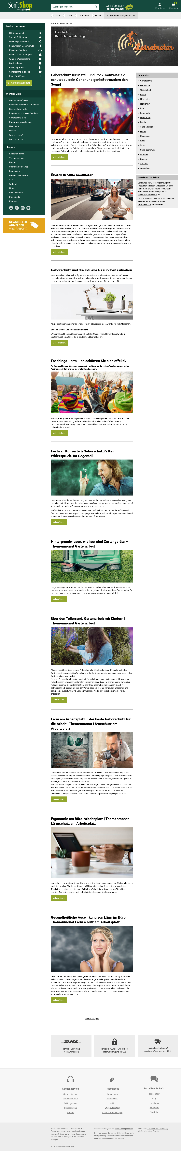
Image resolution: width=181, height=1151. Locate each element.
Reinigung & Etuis (17, 67)
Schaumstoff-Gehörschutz (21, 45)
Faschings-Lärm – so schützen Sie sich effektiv (89, 360)
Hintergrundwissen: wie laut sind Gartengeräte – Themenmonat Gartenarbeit (89, 544)
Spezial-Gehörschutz (18, 37)
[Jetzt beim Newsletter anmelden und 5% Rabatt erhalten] (24, 231)
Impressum (14, 170)
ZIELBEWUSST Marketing (157, 1128)
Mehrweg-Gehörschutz (19, 41)
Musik (69, 15)
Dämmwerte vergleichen (20, 121)
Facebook (154, 1103)
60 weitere (119, 15)
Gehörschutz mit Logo (19, 71)
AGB (11, 179)
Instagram (154, 1107)
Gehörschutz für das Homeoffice (106, 281)
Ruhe (142, 140)
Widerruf (13, 184)
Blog (154, 1098)
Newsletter (14, 126)
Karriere (13, 201)
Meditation (145, 117)
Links (11, 188)
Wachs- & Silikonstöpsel (20, 54)
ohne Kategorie (147, 126)
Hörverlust (145, 103)
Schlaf (57, 15)
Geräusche (145, 85)
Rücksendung (70, 1107)
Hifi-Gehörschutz (17, 32)
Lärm (142, 108)
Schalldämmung (147, 149)
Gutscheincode (144, 204)
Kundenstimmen (16, 153)
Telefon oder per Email (124, 1128)
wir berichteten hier (64, 994)
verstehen (144, 168)
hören (143, 94)
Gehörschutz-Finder (18, 109)
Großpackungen (16, 63)
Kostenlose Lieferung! (158, 1048)
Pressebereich (16, 192)
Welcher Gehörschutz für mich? (24, 104)
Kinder (98, 15)
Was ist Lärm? (16, 134)
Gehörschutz (90, 278)
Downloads (14, 196)
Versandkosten (16, 158)
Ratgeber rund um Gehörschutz (23, 113)
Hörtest (12, 130)
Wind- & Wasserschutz (19, 58)
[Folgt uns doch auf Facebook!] (17, 209)
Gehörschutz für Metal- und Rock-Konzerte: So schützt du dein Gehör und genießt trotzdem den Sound (89, 80)
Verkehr (144, 163)
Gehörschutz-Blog (17, 117)
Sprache (144, 159)
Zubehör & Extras (17, 76)
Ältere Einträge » (92, 1018)
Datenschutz (112, 1098)
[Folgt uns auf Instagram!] (23, 209)
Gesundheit (145, 89)
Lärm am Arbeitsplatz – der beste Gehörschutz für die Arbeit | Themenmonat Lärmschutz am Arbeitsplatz (91, 724)
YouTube (154, 1112)
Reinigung (144, 135)
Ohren (143, 131)
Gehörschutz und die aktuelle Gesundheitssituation (91, 270)
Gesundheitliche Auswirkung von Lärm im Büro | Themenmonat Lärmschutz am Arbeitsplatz (89, 919)
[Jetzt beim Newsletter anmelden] (11, 209)
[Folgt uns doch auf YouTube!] (29, 209)
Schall (143, 145)
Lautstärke (145, 113)
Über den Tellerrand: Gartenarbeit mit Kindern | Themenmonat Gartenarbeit (88, 620)
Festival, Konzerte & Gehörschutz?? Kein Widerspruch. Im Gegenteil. (83, 453)
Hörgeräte (145, 99)
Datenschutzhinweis (18, 175)
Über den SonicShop (18, 166)
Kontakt (13, 162)
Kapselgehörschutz (18, 50)
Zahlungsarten (70, 1103)
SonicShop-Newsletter (147, 194)
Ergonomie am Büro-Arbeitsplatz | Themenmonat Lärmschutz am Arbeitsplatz (90, 821)
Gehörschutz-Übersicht (20, 100)
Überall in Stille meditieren (72, 175)
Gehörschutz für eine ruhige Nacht (75, 324)
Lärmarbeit (84, 15)
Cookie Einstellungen (112, 1112)
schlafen (144, 154)
